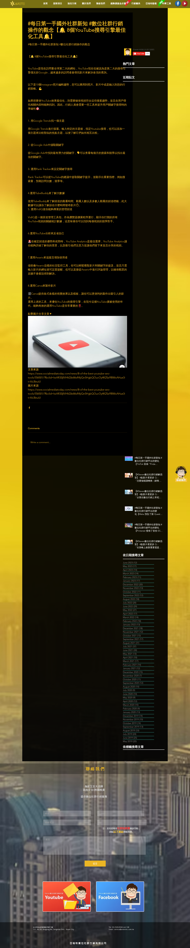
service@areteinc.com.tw (124, 929)
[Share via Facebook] (29, 407)
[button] (71, 3)
